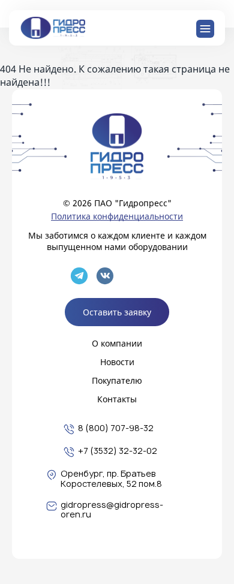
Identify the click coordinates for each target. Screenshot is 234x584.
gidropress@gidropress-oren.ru (112, 510)
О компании (117, 343)
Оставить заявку (117, 312)
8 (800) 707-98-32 (116, 428)
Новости (117, 362)
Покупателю (117, 380)
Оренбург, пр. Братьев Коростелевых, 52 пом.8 (111, 479)
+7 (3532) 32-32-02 (117, 451)
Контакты (117, 399)
